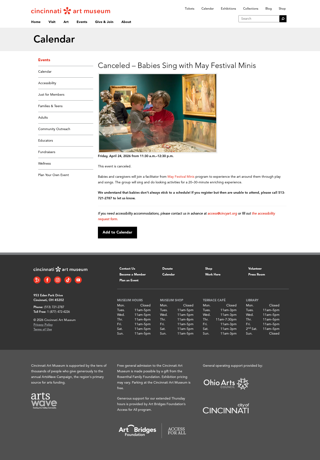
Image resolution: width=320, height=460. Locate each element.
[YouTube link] (78, 279)
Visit (52, 22)
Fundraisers (46, 152)
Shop (282, 8)
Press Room (256, 274)
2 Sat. (251, 329)
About (126, 22)
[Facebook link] (47, 279)
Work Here (212, 274)
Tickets (189, 8)
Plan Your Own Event (53, 175)
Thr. (120, 319)
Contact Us (127, 268)
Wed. (121, 315)
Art (66, 22)
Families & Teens (50, 106)
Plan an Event (128, 280)
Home (36, 22)
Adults (43, 117)
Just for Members (51, 94)
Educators (45, 140)
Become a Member (132, 274)
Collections (250, 8)
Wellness (44, 163)
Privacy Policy (43, 324)
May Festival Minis (180, 176)
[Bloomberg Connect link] (37, 279)
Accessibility (47, 83)
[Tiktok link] (67, 279)
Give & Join (104, 22)
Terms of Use (42, 329)
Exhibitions (228, 8)
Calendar (207, 8)
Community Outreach (54, 129)
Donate (167, 268)
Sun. (120, 333)
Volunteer (255, 268)
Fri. (119, 324)
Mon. (121, 305)
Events (82, 22)
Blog (268, 8)
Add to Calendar (117, 232)
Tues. (121, 310)
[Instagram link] (57, 279)
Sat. (120, 329)
